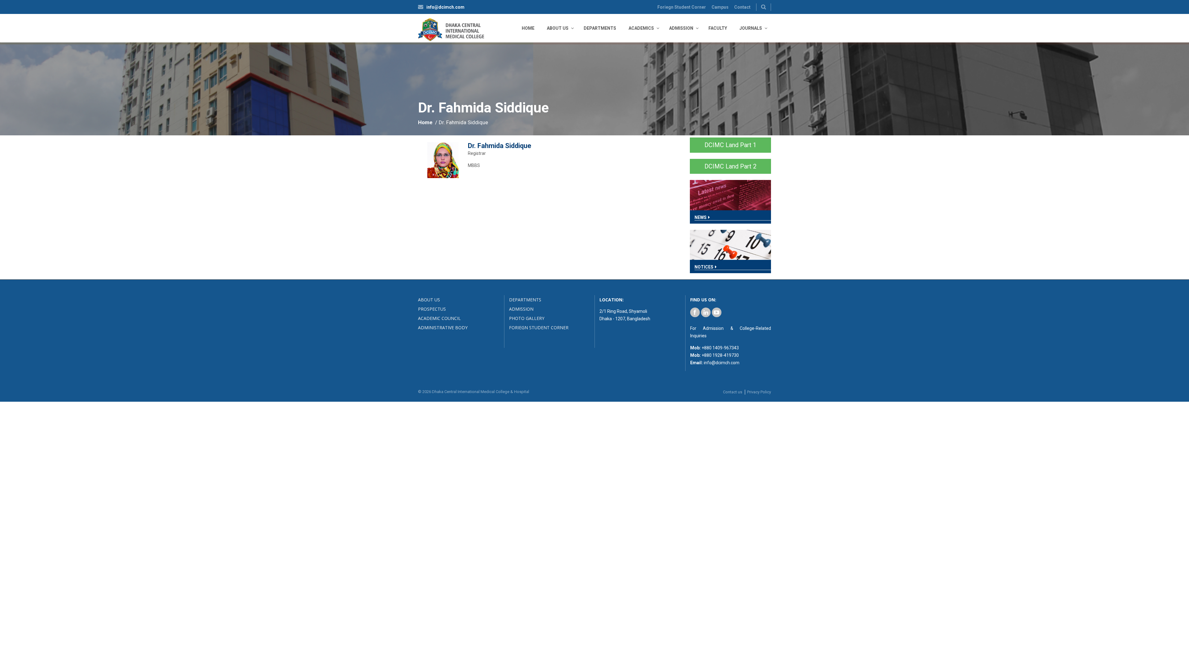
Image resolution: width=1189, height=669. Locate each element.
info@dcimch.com (445, 7)
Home (528, 28)
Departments (600, 28)
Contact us (732, 392)
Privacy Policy (759, 392)
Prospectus (432, 309)
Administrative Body (443, 327)
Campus (720, 7)
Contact (742, 7)
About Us (557, 28)
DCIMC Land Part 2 (730, 166)
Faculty (717, 28)
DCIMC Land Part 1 (730, 145)
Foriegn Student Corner (681, 7)
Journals (750, 28)
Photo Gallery (526, 318)
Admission (681, 28)
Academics (641, 28)
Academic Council (439, 318)
